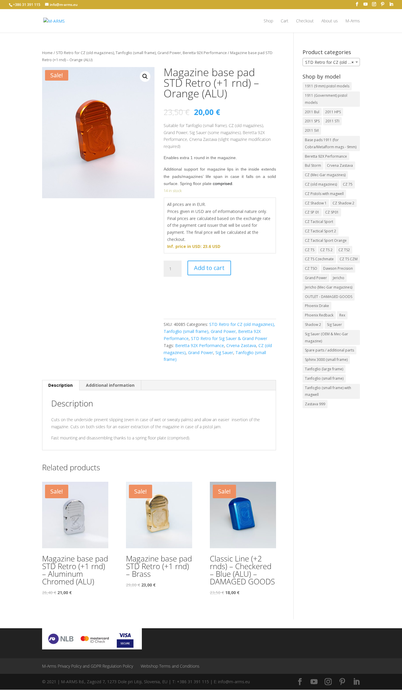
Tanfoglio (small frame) (324, 378)
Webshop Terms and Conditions (170, 666)
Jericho (338, 277)
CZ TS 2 (326, 249)
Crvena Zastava (241, 345)
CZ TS (309, 249)
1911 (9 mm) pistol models (327, 86)
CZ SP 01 (312, 212)
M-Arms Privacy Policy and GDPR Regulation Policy (87, 666)
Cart (284, 21)
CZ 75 (348, 184)
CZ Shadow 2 (343, 203)
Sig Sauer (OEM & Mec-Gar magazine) (326, 337)
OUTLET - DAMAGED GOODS (328, 296)
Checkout (305, 21)
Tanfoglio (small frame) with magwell (328, 391)
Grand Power (200, 352)
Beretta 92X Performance (199, 345)
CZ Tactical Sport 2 (320, 231)
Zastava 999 (315, 403)
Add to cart (209, 268)
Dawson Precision (338, 268)
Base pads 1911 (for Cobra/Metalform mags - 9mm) (330, 143)
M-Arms (352, 21)
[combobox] (331, 62)
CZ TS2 (344, 249)
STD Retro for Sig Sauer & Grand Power (229, 338)
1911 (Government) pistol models (326, 99)
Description (60, 385)
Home (47, 52)
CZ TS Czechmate (319, 258)
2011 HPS (333, 111)
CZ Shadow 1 (316, 203)
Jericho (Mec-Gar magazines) (328, 287)
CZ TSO (311, 268)
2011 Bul (312, 111)
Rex (342, 315)
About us (329, 21)
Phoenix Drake (317, 305)
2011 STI (332, 121)
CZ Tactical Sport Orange (326, 240)
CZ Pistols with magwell (324, 193)
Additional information (110, 385)
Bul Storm (313, 165)
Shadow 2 (313, 324)
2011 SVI (312, 130)
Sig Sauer (224, 352)
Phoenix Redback (319, 315)
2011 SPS (312, 121)
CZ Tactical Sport (319, 221)
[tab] (60, 385)
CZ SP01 (332, 212)
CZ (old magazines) (321, 184)
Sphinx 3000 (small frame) (326, 359)
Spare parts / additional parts (329, 350)
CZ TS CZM (349, 258)
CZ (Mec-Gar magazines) (325, 174)
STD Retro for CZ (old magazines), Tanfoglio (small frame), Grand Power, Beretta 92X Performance (141, 52)
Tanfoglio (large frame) (324, 368)
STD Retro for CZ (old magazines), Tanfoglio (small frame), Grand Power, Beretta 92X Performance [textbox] (332, 62)
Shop (268, 21)
